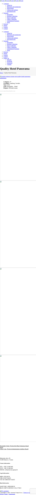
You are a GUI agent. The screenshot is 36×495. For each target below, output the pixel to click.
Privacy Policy (4, 494)
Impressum (12, 494)
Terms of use (26, 492)
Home (1, 73)
